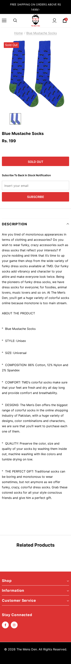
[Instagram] (14, 625)
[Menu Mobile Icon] (4, 20)
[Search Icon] (15, 20)
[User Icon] (54, 20)
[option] (35, 73)
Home (18, 33)
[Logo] (35, 20)
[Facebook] (5, 625)
